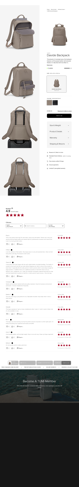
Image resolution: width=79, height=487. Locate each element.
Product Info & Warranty (32, 462)
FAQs (28, 468)
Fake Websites (5, 462)
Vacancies (4, 468)
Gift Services (30, 471)
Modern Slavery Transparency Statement (10, 465)
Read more (49, 65)
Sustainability (4, 459)
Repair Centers (30, 459)
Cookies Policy (32, 482)
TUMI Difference (5, 451)
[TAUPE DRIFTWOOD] (49, 102)
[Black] (55, 102)
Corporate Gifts (5, 456)
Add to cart (59, 115)
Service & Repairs (31, 456)
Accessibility (20, 482)
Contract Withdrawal (49, 482)
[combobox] (14, 226)
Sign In (48, 451)
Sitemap (26, 482)
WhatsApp (65, 456)
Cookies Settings (40, 482)
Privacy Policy (14, 482)
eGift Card (29, 474)
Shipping (29, 451)
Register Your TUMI (51, 456)
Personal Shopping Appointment (70, 451)
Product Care (30, 465)
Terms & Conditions (6, 482)
